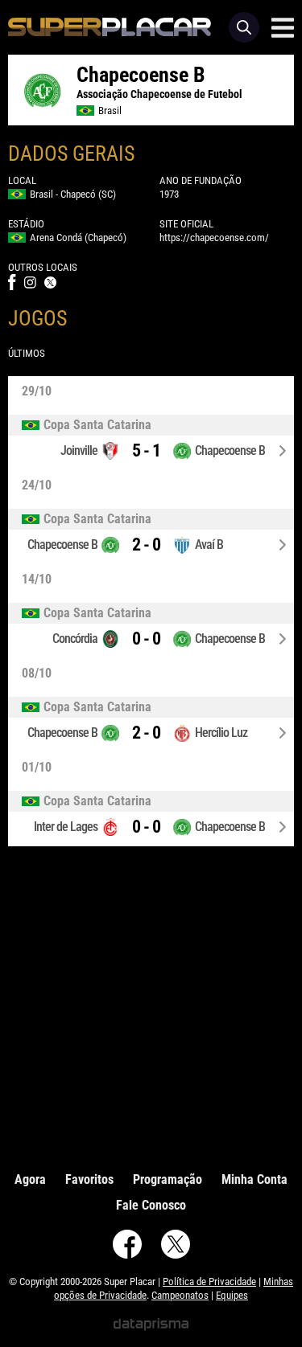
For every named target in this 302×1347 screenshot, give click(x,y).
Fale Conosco (151, 1205)
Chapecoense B (230, 450)
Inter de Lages (65, 826)
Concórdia (74, 638)
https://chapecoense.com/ (214, 237)
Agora (30, 1179)
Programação (167, 1179)
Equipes (232, 1295)
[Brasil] (151, 425)
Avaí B (209, 544)
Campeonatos (180, 1295)
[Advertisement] (151, 1005)
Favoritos (89, 1179)
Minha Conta (254, 1179)
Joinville (78, 450)
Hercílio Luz (221, 732)
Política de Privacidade (209, 1281)
